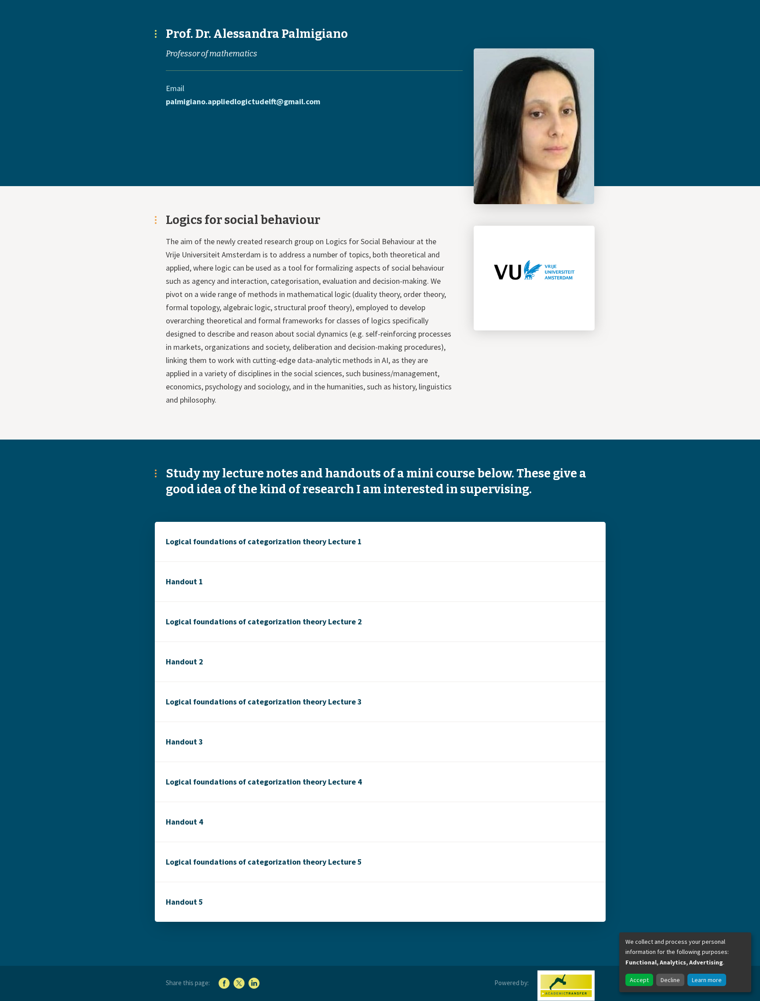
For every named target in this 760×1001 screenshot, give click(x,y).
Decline (670, 980)
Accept (639, 980)
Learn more (707, 980)
